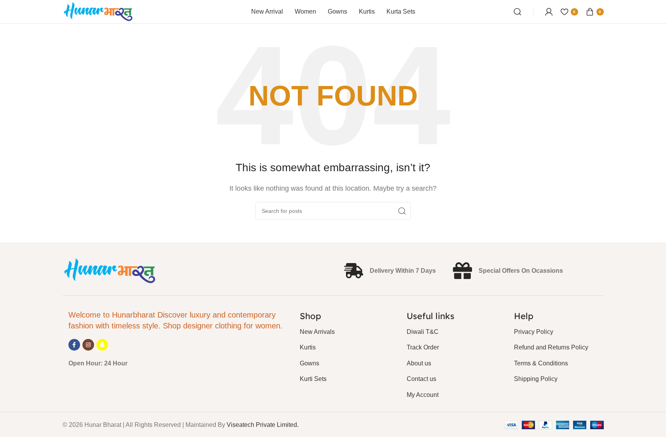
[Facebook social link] (74, 345)
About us (419, 363)
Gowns (309, 363)
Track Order (423, 347)
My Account (423, 394)
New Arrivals (317, 331)
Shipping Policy (536, 379)
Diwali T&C (423, 331)
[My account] (549, 11)
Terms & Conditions (541, 363)
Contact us (421, 379)
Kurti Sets (313, 379)
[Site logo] (99, 11)
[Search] (517, 11)
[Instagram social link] (88, 345)
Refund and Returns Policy (551, 347)
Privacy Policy (533, 331)
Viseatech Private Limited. (263, 424)
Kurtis (308, 347)
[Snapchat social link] (102, 345)
